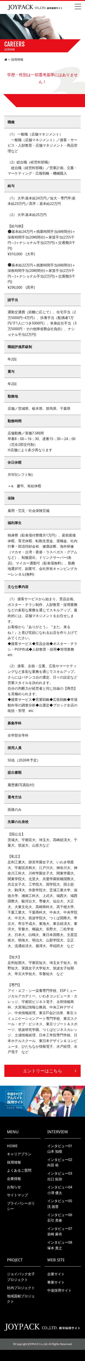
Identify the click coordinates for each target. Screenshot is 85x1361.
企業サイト (56, 1274)
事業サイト (56, 1282)
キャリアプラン (19, 1154)
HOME (12, 1145)
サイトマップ (17, 1195)
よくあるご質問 (19, 1170)
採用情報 (14, 1162)
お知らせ (14, 1186)
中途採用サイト (59, 1290)
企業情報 (14, 1178)
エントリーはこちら (42, 1071)
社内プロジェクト (21, 1287)
